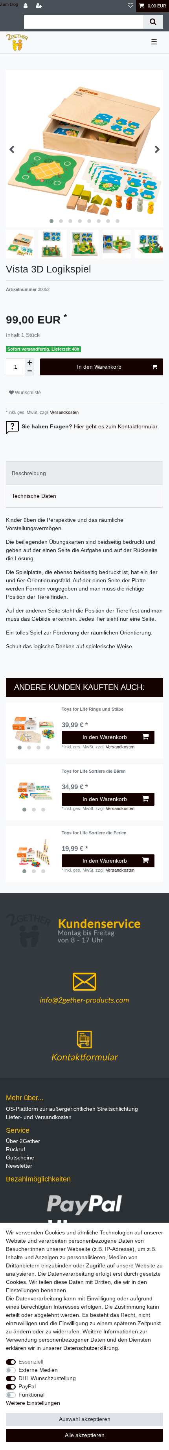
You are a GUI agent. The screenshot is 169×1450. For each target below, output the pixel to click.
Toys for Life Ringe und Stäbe (92, 709)
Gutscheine (20, 1157)
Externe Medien (38, 1370)
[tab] (84, 473)
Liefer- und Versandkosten (39, 1117)
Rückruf (15, 1149)
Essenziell (30, 1362)
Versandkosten (64, 412)
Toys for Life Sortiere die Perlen (94, 832)
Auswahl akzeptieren (84, 1419)
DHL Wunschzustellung (47, 1378)
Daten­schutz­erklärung (90, 1348)
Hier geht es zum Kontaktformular (116, 426)
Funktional (31, 1394)
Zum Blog (9, 4)
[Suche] (153, 22)
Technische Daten (34, 496)
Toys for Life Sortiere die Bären (94, 771)
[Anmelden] (26, 6)
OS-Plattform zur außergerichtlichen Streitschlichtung (72, 1109)
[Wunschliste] (130, 6)
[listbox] (33, 730)
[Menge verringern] (29, 371)
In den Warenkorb (99, 367)
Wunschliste (27, 392)
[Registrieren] (39, 6)
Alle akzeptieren (85, 1435)
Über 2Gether (23, 1141)
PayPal (27, 1386)
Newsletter (19, 1166)
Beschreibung (29, 473)
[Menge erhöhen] (29, 362)
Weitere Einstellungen (33, 1403)
